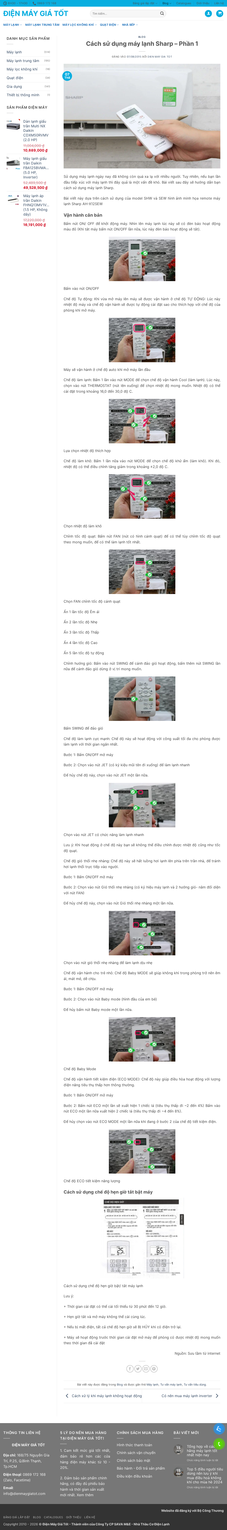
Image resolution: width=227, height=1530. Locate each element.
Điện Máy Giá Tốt (35, 13)
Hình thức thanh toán (134, 1445)
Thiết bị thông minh (23, 95)
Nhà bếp (128, 24)
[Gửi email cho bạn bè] (146, 1368)
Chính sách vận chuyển (136, 1452)
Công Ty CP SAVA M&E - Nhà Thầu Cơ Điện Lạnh (133, 1524)
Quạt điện (108, 24)
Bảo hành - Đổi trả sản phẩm (141, 1468)
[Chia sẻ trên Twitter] (138, 1368)
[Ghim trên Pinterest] (154, 1368)
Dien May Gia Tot (160, 56)
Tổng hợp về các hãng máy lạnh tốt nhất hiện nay (202, 1450)
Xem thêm (85, 1495)
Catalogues (183, 3)
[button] (219, 13)
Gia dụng (14, 86)
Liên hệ (219, 3)
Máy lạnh (11, 24)
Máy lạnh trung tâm (42, 24)
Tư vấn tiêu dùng (195, 1384)
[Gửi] (162, 13)
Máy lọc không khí (78, 24)
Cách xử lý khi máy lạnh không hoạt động (106, 1396)
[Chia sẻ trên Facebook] (130, 1368)
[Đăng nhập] (208, 13)
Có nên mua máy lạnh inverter (187, 1396)
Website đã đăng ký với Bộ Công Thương (192, 1510)
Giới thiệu (202, 3)
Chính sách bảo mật (133, 1460)
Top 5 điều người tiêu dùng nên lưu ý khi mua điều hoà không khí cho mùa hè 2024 (205, 1475)
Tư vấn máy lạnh (171, 1384)
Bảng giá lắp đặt (144, 3)
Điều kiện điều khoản (134, 1476)
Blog (165, 3)
